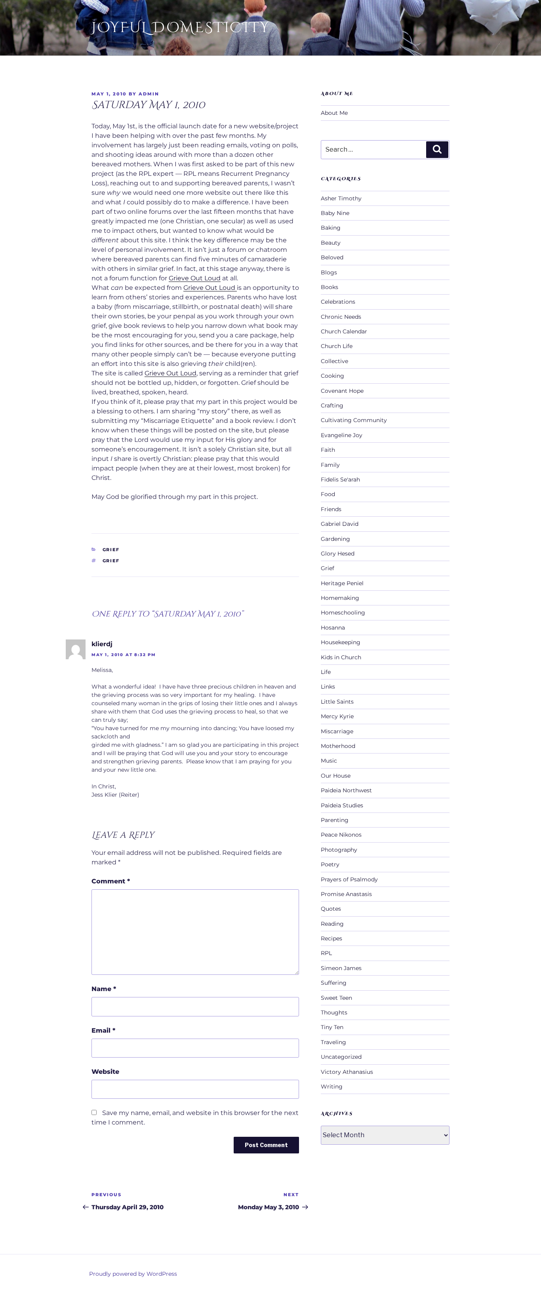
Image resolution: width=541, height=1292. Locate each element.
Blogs (329, 272)
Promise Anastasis (346, 894)
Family (330, 464)
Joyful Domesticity (180, 27)
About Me (334, 112)
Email (103, 1030)
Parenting (335, 820)
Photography (339, 849)
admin (149, 94)
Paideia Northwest (346, 790)
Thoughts (334, 1012)
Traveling (333, 1042)
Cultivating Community (354, 420)
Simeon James (341, 968)
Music (329, 760)
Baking (331, 227)
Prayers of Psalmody (349, 879)
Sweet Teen (336, 997)
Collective (334, 361)
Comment (110, 881)
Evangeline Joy (341, 435)
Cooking (332, 375)
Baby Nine (335, 213)
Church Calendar (344, 331)
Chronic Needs (341, 316)
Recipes (331, 938)
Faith (328, 449)
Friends (331, 509)
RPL (326, 953)
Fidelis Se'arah (340, 479)
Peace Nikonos (341, 834)
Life (326, 671)
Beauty (331, 242)
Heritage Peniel (342, 583)
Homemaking (340, 597)
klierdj (101, 644)
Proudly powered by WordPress (133, 1273)
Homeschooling (343, 612)
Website (105, 1071)
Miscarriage (337, 731)
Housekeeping (340, 642)
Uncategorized (341, 1056)
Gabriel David (339, 523)
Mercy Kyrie (337, 716)
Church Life (336, 346)
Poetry (330, 864)
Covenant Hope (342, 390)
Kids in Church (341, 657)
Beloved (332, 257)
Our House (336, 775)
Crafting (332, 405)
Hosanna (333, 627)
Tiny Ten (332, 1027)
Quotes (331, 908)
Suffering (334, 982)
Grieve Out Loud (195, 278)
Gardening (335, 538)
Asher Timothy (341, 198)
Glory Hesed (337, 553)
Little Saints (337, 701)
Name (103, 989)
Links (328, 686)
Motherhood (338, 746)
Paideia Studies (342, 805)
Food (328, 494)
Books (329, 287)
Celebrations (338, 301)
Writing (332, 1086)
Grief (111, 549)
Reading (332, 923)
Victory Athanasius (347, 1071)
